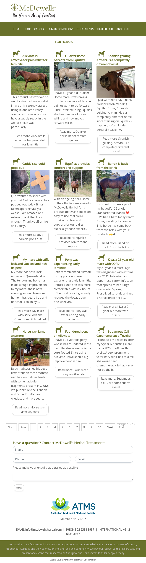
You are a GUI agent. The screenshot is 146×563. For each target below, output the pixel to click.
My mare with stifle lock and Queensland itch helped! (30, 263)
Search (17, 43)
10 (99, 427)
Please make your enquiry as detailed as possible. (46, 468)
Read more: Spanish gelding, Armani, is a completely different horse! (115, 145)
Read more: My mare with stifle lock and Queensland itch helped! (30, 315)
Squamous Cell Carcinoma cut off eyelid (114, 333)
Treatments (85, 29)
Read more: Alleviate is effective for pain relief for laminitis (30, 140)
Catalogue (46, 43)
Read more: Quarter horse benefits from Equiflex (73, 136)
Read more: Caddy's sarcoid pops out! (30, 237)
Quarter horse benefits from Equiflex (69, 58)
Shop (27, 29)
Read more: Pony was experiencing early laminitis (73, 315)
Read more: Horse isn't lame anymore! (30, 409)
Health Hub (105, 29)
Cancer (39, 29)
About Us (122, 29)
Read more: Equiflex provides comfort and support (73, 242)
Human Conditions (61, 29)
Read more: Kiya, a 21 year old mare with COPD (116, 311)
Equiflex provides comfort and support (72, 165)
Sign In (30, 43)
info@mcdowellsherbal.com (43, 529)
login (94, 560)
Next (110, 427)
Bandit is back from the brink (112, 165)
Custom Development (59, 560)
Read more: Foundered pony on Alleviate (73, 372)
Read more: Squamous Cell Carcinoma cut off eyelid (116, 383)
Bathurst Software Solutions (80, 560)
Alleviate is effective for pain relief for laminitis (29, 60)
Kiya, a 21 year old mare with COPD (115, 261)
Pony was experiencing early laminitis (67, 263)
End (121, 427)
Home (16, 29)
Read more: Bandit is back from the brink (115, 245)
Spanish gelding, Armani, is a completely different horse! (114, 60)
